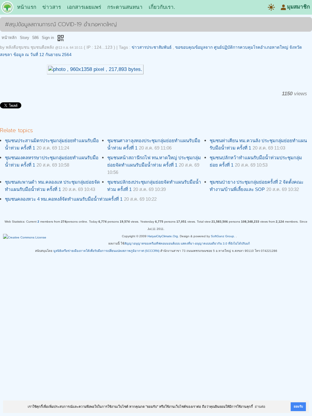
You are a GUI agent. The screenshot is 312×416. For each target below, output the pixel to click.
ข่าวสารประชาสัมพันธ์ (152, 47)
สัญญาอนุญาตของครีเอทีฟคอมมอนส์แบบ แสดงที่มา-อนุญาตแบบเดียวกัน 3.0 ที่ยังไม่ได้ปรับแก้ (187, 243)
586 (35, 37)
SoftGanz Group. (223, 236)
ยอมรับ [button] (298, 406)
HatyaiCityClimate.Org (162, 236)
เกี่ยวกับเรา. (162, 7)
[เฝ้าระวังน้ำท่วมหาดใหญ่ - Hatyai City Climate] (7, 8)
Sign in (48, 37)
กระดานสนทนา (125, 7)
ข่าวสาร (51, 7)
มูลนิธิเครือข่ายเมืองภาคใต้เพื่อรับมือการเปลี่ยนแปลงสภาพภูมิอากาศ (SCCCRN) (106, 250)
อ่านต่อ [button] (260, 406)
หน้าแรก (26, 7)
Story (24, 37)
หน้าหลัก (9, 37)
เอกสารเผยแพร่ (84, 7)
